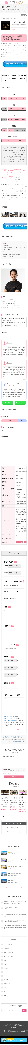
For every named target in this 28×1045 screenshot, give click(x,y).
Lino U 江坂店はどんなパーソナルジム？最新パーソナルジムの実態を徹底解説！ (15, 920)
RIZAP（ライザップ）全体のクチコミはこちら (11, 337)
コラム (5, 964)
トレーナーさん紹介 (6, 79)
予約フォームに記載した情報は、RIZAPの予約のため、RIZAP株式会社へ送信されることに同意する (14, 724)
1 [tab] (7, 777)
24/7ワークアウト (8, 944)
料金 (5, 987)
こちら (16, 741)
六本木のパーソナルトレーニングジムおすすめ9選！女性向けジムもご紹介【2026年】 (15, 902)
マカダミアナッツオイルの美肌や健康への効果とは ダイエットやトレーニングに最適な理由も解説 (15, 927)
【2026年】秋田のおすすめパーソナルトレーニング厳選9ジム (15, 908)
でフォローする (15, 827)
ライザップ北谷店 (19, 542)
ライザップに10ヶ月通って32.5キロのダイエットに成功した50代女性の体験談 (4, 801)
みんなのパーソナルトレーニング (12, 736)
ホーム (6, 1024)
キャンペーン (7, 960)
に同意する (11, 716)
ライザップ (14, 808)
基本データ (22, 78)
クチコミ (14, 78)
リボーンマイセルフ (8, 972)
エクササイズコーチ (8, 952)
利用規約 (16, 1025)
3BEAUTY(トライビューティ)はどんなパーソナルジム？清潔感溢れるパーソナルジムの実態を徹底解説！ (15, 914)
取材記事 (13, 809)
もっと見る (8, 402)
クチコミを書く (20, 402)
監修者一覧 (21, 1025)
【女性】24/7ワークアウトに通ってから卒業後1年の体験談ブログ (22, 800)
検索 (24, 1010)
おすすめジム (7, 948)
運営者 (19, 1024)
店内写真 (14, 75)
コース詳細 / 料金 (22, 75)
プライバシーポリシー (10, 718)
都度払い (6, 995)
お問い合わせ (13, 1027)
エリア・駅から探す (8, 956)
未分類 (5, 991)
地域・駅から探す (13, 1024)
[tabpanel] (14, 767)
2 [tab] (15, 777)
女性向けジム (7, 983)
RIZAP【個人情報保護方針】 (11, 720)
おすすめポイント (6, 75)
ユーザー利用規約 (9, 716)
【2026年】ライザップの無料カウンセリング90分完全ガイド (13, 800)
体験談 (4, 809)
